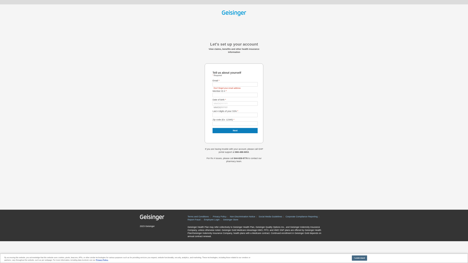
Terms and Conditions (198, 216)
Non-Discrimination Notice (242, 216)
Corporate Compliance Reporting (302, 216)
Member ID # (219, 91)
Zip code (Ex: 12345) (223, 120)
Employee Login (212, 219)
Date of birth (219, 100)
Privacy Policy (219, 216)
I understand (359, 258)
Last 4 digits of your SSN (225, 111)
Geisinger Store (230, 219)
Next (235, 130)
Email (216, 81)
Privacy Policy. (102, 260)
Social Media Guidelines (270, 216)
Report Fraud (194, 219)
